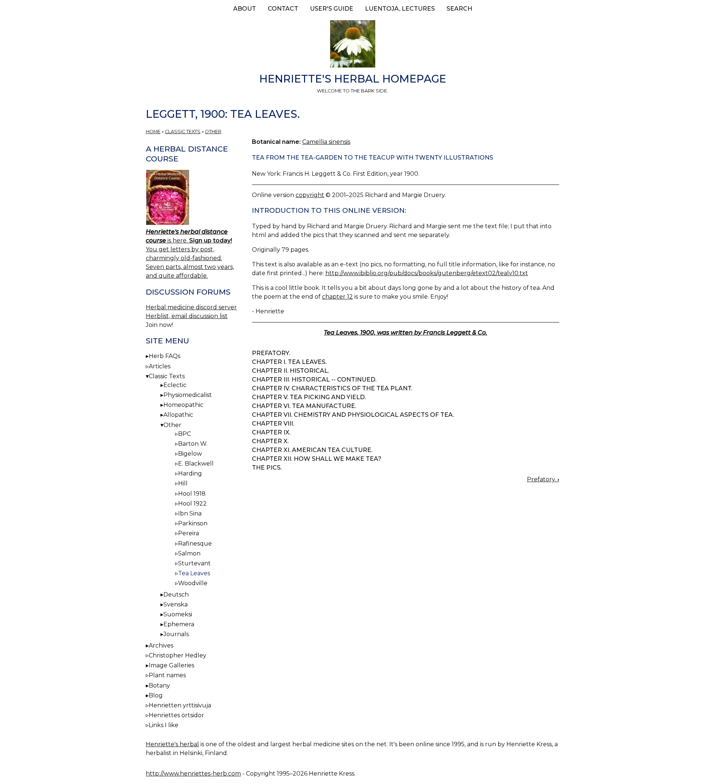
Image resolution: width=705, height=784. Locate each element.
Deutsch (176, 594)
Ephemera (178, 624)
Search (459, 8)
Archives (161, 645)
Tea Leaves (194, 573)
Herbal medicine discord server (191, 307)
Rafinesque (195, 543)
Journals (176, 634)
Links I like (163, 725)
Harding (190, 473)
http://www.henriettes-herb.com (193, 773)
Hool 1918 (192, 493)
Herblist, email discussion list (187, 316)
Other (213, 131)
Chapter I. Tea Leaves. (289, 361)
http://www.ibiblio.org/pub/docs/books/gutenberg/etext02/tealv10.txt (426, 273)
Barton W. (192, 443)
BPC (184, 433)
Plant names (167, 675)
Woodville (192, 583)
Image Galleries (171, 665)
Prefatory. (271, 353)
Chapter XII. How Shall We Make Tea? (317, 458)
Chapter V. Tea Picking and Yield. (309, 397)
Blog (156, 695)
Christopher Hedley (177, 655)
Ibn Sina (190, 513)
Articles (159, 366)
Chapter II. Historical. (290, 370)
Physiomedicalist (187, 394)
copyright (310, 195)
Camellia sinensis (326, 141)
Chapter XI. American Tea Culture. (312, 449)
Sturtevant (194, 563)
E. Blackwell (196, 463)
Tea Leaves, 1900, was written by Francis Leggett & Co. (405, 332)
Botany (159, 685)
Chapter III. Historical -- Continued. (314, 379)
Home (153, 131)
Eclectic (175, 385)
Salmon (189, 553)
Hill (183, 483)
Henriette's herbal (172, 744)
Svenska (175, 604)
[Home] (352, 45)
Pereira (188, 533)
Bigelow (190, 453)
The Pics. (267, 467)
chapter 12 (337, 296)
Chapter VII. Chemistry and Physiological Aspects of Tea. (353, 414)
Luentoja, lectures (400, 8)
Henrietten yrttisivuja (180, 705)
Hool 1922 (192, 503)
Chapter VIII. (273, 423)
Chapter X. (270, 441)
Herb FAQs (164, 356)
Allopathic (178, 414)
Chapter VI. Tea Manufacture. (304, 405)
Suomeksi (177, 614)
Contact (283, 8)
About (244, 8)
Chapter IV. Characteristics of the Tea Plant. (332, 388)
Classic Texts (182, 131)
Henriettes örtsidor (176, 715)
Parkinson (192, 523)
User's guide (331, 8)
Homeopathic (183, 404)
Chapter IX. (271, 432)
